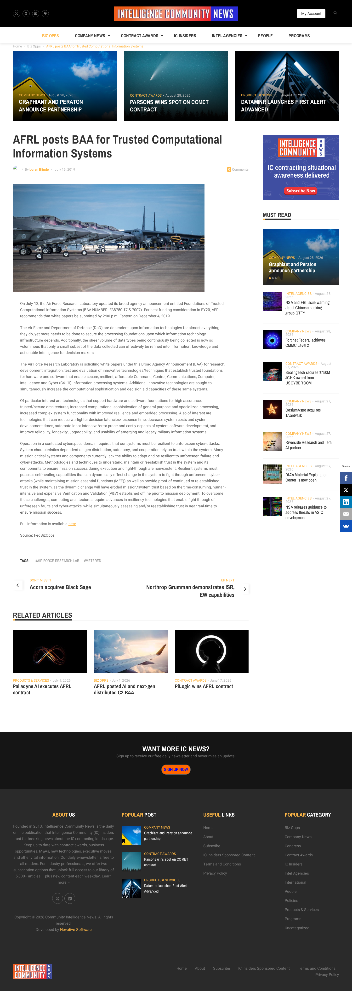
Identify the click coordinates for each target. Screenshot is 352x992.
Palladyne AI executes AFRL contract (42, 689)
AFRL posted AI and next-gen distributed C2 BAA (124, 689)
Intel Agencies (227, 36)
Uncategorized (297, 928)
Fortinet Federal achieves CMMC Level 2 (305, 342)
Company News (90, 36)
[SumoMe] (346, 526)
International (295, 882)
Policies (291, 901)
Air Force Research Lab (58, 560)
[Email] (346, 514)
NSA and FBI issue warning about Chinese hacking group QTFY (307, 307)
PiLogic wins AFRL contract (204, 686)
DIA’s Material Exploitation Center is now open (306, 477)
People (265, 36)
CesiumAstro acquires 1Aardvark (303, 412)
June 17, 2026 (220, 680)
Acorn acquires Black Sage (60, 587)
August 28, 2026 (61, 95)
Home (17, 46)
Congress (293, 846)
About (208, 837)
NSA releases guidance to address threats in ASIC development (306, 512)
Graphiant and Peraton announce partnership (51, 105)
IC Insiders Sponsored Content (229, 855)
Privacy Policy (215, 873)
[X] (346, 490)
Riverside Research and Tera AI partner (308, 445)
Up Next (228, 580)
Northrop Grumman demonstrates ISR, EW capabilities (190, 590)
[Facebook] (346, 478)
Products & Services (259, 95)
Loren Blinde (39, 169)
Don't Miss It (40, 580)
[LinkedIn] (346, 502)
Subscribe (211, 846)
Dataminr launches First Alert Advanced (283, 105)
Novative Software (76, 930)
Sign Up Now (176, 769)
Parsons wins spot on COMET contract (169, 105)
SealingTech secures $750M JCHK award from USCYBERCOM (307, 377)
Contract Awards (139, 36)
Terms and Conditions (222, 864)
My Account (311, 14)
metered (93, 560)
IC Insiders (185, 36)
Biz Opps (50, 36)
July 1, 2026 (121, 680)
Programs (299, 36)
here (72, 524)
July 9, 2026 (61, 680)
